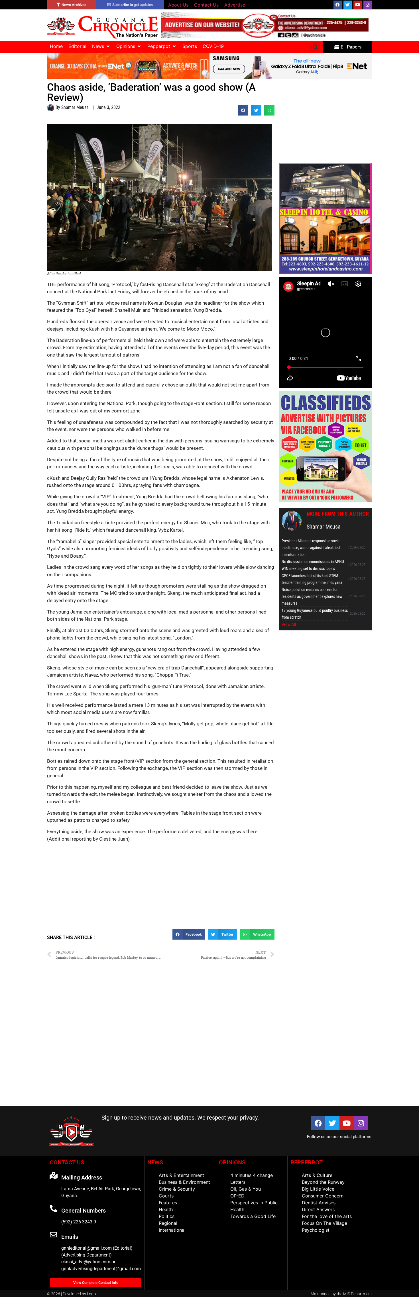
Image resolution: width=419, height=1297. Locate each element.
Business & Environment (184, 1182)
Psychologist (315, 1230)
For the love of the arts (327, 1216)
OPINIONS (232, 1162)
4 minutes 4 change (251, 1175)
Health (166, 1209)
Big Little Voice (318, 1189)
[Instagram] (367, 5)
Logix (91, 1294)
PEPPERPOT (306, 1162)
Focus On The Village (324, 1223)
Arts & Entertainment (181, 1175)
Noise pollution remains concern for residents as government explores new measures (312, 596)
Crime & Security (177, 1189)
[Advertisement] (160, 888)
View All (289, 624)
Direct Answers (318, 1209)
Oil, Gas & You (245, 1189)
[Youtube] (357, 5)
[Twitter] (347, 5)
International (172, 1230)
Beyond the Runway (323, 1182)
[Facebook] (337, 5)
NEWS (155, 1162)
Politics (166, 1216)
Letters (237, 1182)
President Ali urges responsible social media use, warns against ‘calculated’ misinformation (311, 548)
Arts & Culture (317, 1175)
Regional (168, 1223)
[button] (101, 46)
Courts (166, 1196)
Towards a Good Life (253, 1216)
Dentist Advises (318, 1202)
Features (168, 1202)
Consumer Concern (322, 1196)
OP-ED (237, 1196)
